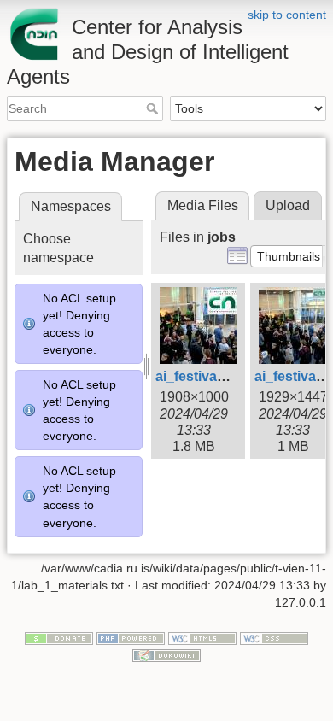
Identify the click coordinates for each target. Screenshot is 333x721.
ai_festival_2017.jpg (219, 376)
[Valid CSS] (274, 638)
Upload (288, 205)
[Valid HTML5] (202, 638)
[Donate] (59, 638)
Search (154, 108)
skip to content (287, 14)
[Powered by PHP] (130, 638)
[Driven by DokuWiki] (166, 654)
